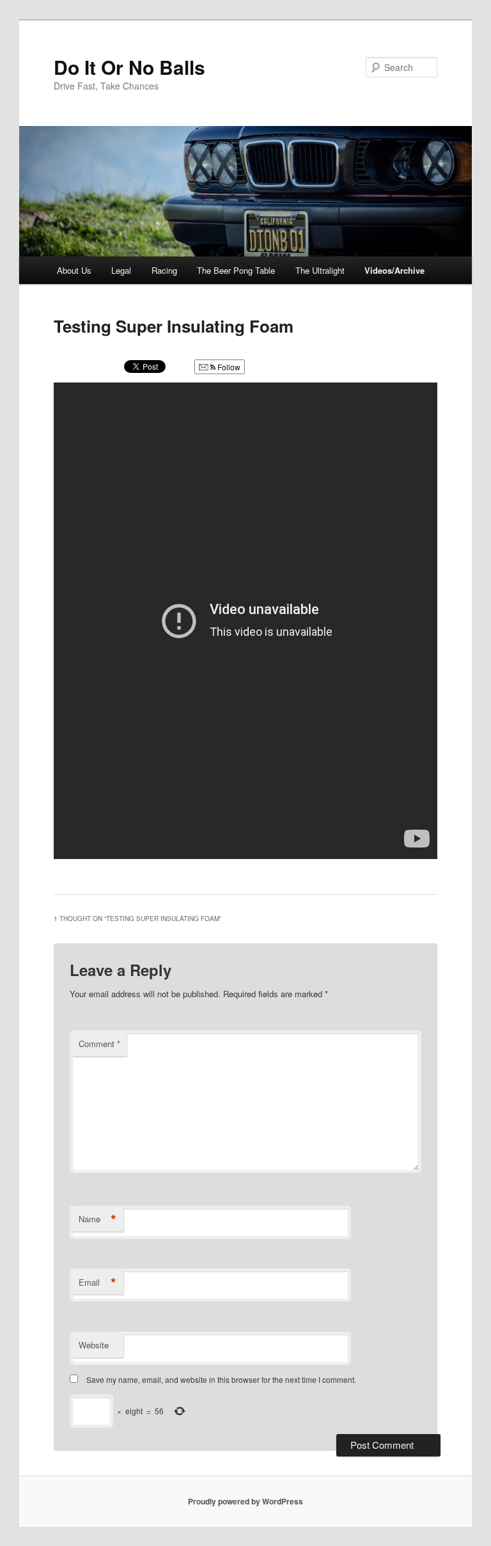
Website (94, 1345)
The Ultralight (320, 270)
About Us (74, 270)
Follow (227, 366)
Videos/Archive (394, 270)
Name (97, 1219)
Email (97, 1282)
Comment (99, 1043)
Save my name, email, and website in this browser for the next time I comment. (221, 1379)
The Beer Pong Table (236, 270)
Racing (164, 270)
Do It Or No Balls (129, 67)
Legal (121, 270)
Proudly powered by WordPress (245, 1501)
